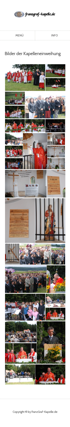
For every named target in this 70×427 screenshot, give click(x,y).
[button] (25, 77)
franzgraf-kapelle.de (35, 14)
